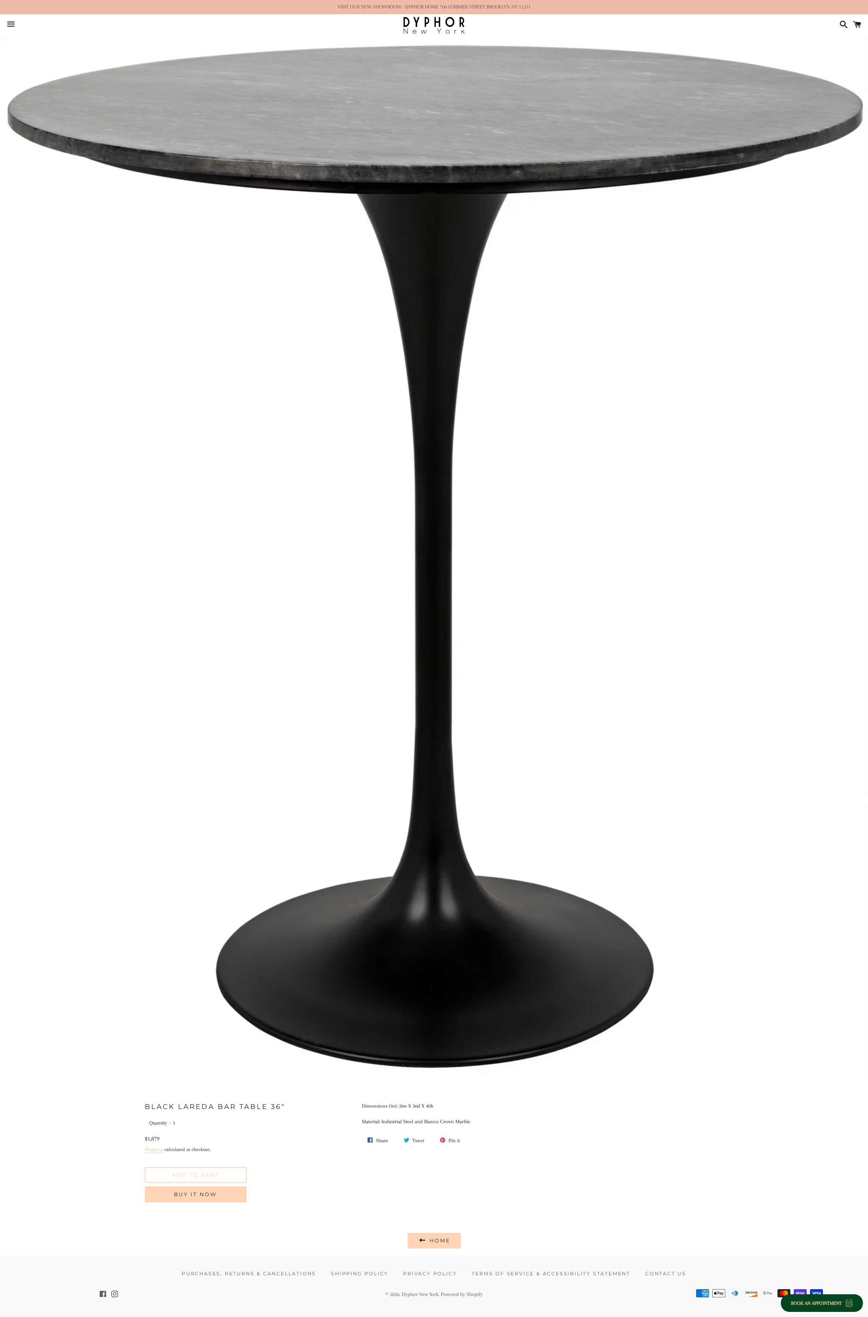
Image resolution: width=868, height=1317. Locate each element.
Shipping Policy (359, 1274)
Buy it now (195, 1194)
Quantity (158, 1123)
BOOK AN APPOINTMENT (816, 1303)
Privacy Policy (430, 1274)
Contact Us (665, 1274)
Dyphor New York (420, 1294)
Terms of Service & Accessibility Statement (551, 1274)
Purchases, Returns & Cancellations (249, 1274)
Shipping (154, 1149)
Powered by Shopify (462, 1294)
